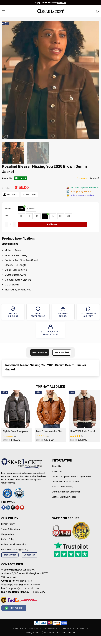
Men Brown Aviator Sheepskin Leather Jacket (50, 431)
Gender (8, 208)
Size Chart (31, 194)
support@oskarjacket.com (24, 588)
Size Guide (12, 194)
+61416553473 (24, 580)
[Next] (93, 80)
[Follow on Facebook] (3, 507)
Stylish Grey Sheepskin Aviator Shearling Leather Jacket (17, 431)
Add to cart (53, 224)
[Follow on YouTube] (22, 507)
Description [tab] (39, 352)
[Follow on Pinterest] (17, 507)
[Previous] (7, 80)
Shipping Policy (55, 629)
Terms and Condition (37, 629)
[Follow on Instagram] (8, 507)
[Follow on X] (13, 507)
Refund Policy (69, 629)
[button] (3, 11)
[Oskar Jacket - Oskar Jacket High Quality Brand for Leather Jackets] (50, 11)
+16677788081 (32, 584)
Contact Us (82, 629)
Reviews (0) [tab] (61, 352)
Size (6, 216)
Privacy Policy (19, 629)
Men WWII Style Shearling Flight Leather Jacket (84, 431)
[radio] (21, 208)
